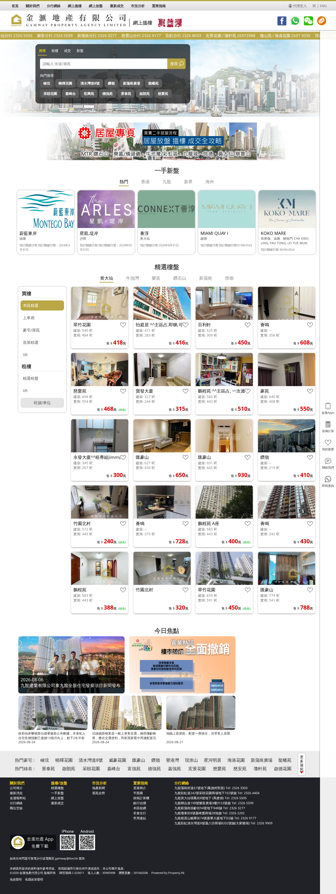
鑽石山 (179, 278)
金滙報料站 (18, 798)
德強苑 (107, 93)
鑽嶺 (111, 83)
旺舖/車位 (42, 402)
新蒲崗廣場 (131, 83)
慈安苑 (239, 769)
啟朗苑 (144, 93)
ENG (323, 5)
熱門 (124, 182)
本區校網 (139, 808)
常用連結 (139, 818)
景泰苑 (126, 93)
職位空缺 (16, 808)
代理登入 (300, 5)
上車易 (29, 317)
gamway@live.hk (66, 858)
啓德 (229, 278)
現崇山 (191, 760)
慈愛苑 (163, 93)
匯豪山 (138, 760)
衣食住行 (139, 813)
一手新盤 (57, 793)
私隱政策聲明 (34, 879)
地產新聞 (98, 788)
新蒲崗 (205, 278)
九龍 (167, 182)
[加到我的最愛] (123, 325)
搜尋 (174, 63)
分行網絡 (16, 803)
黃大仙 (106, 278)
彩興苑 (89, 93)
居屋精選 (30, 342)
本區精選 (30, 305)
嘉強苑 (174, 769)
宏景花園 (197, 769)
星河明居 (212, 760)
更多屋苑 (302, 763)
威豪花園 (117, 760)
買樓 (42, 50)
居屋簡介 (139, 788)
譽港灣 (172, 760)
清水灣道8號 (90, 83)
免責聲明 (16, 879)
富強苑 (134, 769)
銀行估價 (139, 803)
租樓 (54, 50)
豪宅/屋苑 (31, 330)
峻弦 (46, 83)
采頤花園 (50, 93)
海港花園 (236, 760)
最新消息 (16, 793)
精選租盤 (30, 378)
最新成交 (57, 803)
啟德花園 (282, 769)
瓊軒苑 (260, 769)
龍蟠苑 (153, 83)
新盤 (80, 50)
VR (25, 354)
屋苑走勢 (98, 793)
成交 (67, 50)
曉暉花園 (65, 83)
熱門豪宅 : (25, 760)
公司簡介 (16, 788)
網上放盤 (57, 798)
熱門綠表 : (25, 769)
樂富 (156, 278)
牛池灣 (132, 278)
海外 (209, 182)
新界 (188, 182)
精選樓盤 (57, 788)
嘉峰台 (70, 93)
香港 (145, 182)
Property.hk (176, 873)
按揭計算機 (141, 798)
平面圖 (138, 793)
